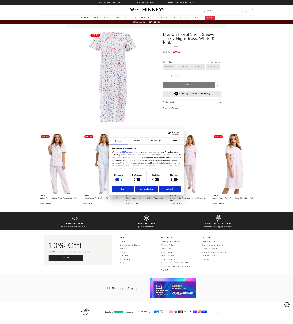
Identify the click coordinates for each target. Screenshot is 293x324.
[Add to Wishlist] (218, 85)
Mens (97, 18)
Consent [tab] (118, 141)
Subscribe (66, 258)
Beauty (177, 18)
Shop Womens (154, 22)
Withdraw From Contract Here (175, 266)
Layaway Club (208, 255)
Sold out (188, 85)
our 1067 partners (126, 152)
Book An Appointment (212, 245)
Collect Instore (168, 248)
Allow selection (146, 189)
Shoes (107, 18)
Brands (198, 18)
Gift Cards (124, 255)
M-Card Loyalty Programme (215, 252)
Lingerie (145, 18)
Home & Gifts (161, 18)
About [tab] (174, 141)
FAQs (122, 252)
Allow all (169, 189)
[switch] (137, 179)
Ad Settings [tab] (156, 141)
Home (71, 26)
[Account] (241, 11)
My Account (166, 252)
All (77, 26)
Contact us (125, 241)
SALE (209, 18)
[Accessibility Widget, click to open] (287, 304)
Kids (187, 18)
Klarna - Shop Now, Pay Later (175, 262)
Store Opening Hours (130, 245)
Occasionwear (208, 241)
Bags (134, 18)
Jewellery (120, 18)
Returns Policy (167, 245)
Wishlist (164, 269)
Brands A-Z (125, 259)
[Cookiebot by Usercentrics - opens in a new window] (171, 133)
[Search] (204, 10)
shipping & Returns (170, 108)
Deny (123, 189)
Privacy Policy (167, 255)
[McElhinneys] (146, 11)
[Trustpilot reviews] (119, 311)
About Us (124, 248)
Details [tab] (137, 141)
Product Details (169, 102)
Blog (122, 262)
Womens (85, 18)
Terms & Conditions (170, 259)
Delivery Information (170, 241)
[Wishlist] (247, 11)
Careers (205, 259)
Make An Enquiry (210, 248)
